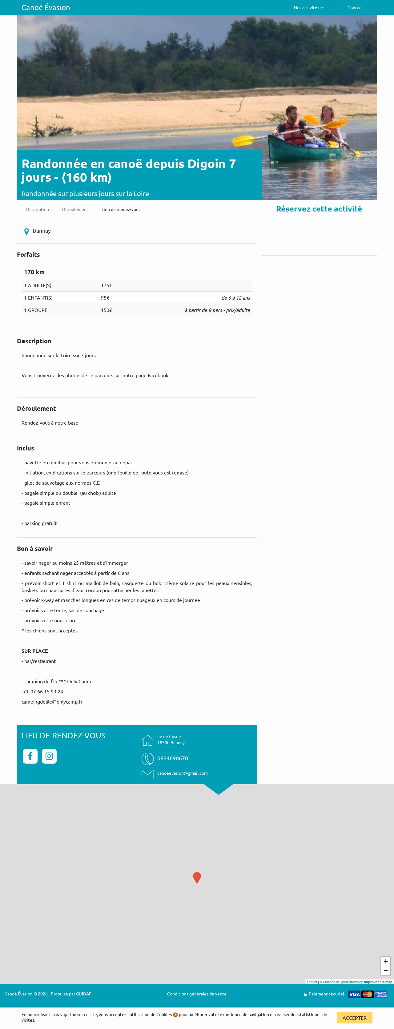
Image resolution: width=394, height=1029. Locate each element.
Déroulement (75, 209)
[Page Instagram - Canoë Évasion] (49, 755)
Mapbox (329, 981)
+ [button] (386, 961)
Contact (355, 7)
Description (37, 209)
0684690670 (172, 758)
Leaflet (312, 981)
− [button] (386, 971)
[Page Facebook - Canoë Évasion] (31, 755)
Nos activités (307, 7)
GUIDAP (84, 993)
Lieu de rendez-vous (121, 209)
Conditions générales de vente (197, 993)
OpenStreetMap (351, 981)
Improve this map (378, 981)
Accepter (355, 1018)
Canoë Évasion (46, 7)
